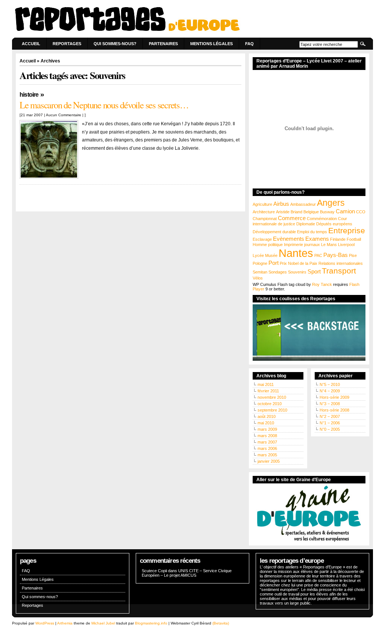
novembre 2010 (272, 397)
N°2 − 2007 (330, 416)
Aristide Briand (289, 212)
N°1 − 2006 (330, 423)
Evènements (288, 238)
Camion (345, 211)
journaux (312, 244)
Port (273, 263)
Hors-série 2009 (334, 397)
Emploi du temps (312, 231)
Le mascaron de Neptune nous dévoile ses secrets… (104, 105)
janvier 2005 (269, 461)
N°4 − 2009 (330, 391)
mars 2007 (267, 442)
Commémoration (322, 218)
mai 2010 (266, 423)
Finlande (338, 239)
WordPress (44, 623)
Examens (317, 238)
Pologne (260, 263)
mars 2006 (267, 448)
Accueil (31, 43)
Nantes (296, 253)
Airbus (281, 204)
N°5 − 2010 (330, 384)
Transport (339, 270)
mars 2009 (267, 429)
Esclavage (262, 239)
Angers (331, 203)
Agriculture (262, 204)
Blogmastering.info (151, 623)
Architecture (264, 212)
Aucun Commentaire (63, 115)
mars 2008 (267, 435)
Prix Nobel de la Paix (298, 263)
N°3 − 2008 (330, 403)
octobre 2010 (270, 403)
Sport (314, 271)
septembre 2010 (272, 410)
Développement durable (274, 231)
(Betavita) (220, 623)
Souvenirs (297, 272)
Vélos (258, 278)
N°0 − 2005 (330, 429)
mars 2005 (267, 455)
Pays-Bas (335, 255)
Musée (271, 255)
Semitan (260, 272)
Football (354, 239)
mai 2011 (266, 384)
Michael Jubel (103, 623)
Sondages (277, 272)
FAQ (249, 43)
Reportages (67, 43)
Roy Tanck (322, 284)
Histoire (29, 94)
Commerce (292, 218)
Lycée (258, 255)
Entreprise (346, 230)
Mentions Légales (211, 43)
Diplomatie (305, 224)
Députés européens (334, 224)
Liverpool (346, 244)
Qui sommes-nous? (115, 43)
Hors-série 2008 (334, 410)
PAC (318, 255)
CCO (360, 212)
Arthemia (65, 623)
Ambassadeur (303, 204)
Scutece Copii (154, 570)
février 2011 (268, 391)
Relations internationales (340, 263)
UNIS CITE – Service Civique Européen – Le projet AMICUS (187, 572)
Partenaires (163, 43)
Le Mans (329, 244)
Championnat (265, 218)
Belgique (311, 212)
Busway (327, 212)
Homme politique (268, 244)
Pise (353, 255)
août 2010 (267, 416)
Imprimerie (293, 244)
